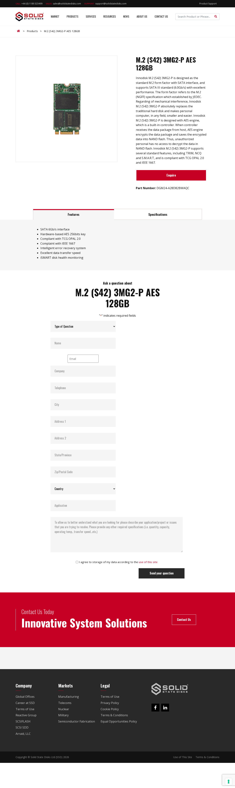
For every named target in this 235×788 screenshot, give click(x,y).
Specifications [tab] (157, 214)
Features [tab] (73, 214)
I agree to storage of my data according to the (118, 562)
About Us (142, 16)
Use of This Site (182, 757)
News (126, 16)
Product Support (208, 3)
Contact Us (161, 16)
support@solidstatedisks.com (105, 3)
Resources (109, 16)
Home (19, 31)
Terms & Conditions (207, 757)
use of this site (148, 562)
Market (55, 16)
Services (91, 16)
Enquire (171, 175)
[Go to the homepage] (169, 689)
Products (72, 16)
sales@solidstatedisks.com (63, 3)
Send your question (161, 573)
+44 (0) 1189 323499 (29, 3)
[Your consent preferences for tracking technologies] (228, 781)
